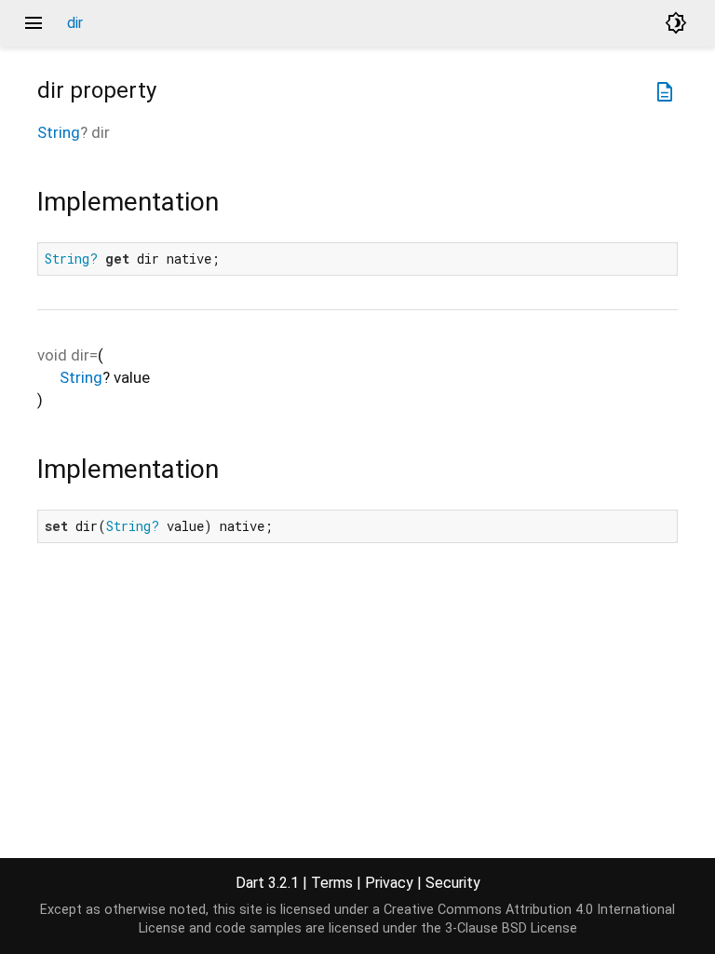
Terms (332, 883)
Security (452, 883)
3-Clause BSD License (511, 928)
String (58, 132)
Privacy (389, 883)
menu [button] (33, 23)
